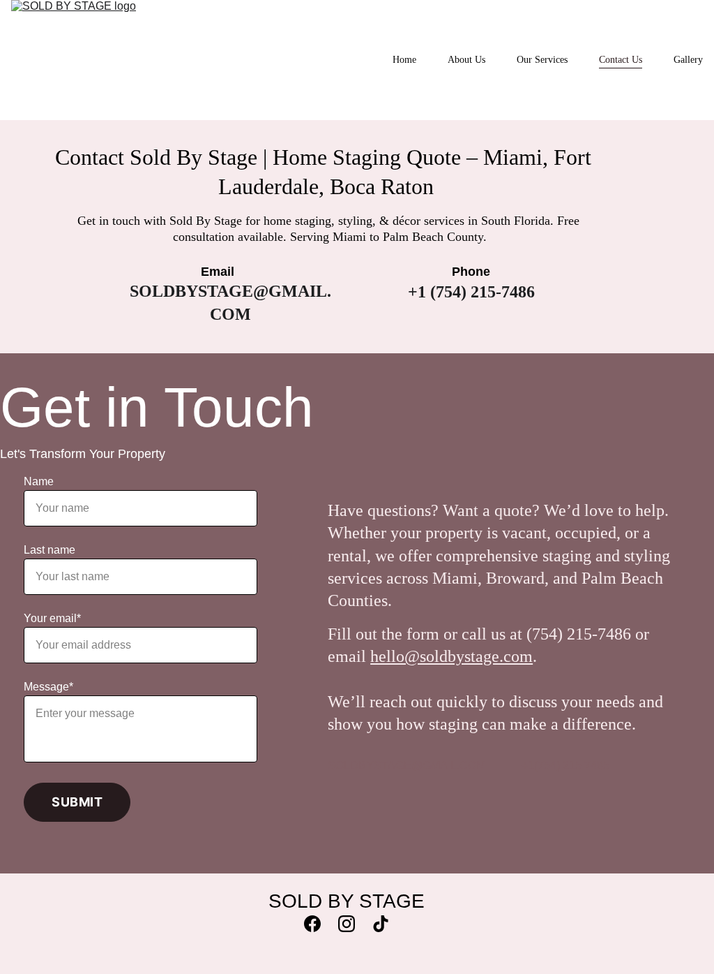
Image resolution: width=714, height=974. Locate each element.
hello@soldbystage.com (451, 656)
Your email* (52, 618)
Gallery (688, 59)
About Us (466, 59)
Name (39, 481)
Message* (48, 687)
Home (404, 59)
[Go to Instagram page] (353, 923)
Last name (49, 550)
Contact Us (620, 59)
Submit (77, 802)
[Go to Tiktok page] (380, 923)
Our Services (542, 59)
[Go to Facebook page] (319, 923)
